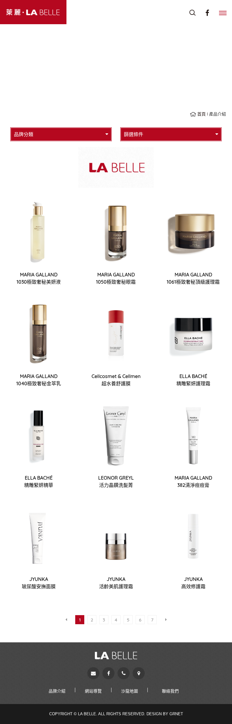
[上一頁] (66, 619)
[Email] (93, 673)
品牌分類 (23, 134)
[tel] (124, 673)
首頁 (201, 114)
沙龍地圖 (129, 690)
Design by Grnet (165, 714)
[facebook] (108, 673)
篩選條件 (133, 134)
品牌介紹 (57, 690)
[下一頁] (165, 619)
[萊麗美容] (33, 12)
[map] (139, 673)
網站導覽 (93, 690)
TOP (217, 708)
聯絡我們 (170, 690)
